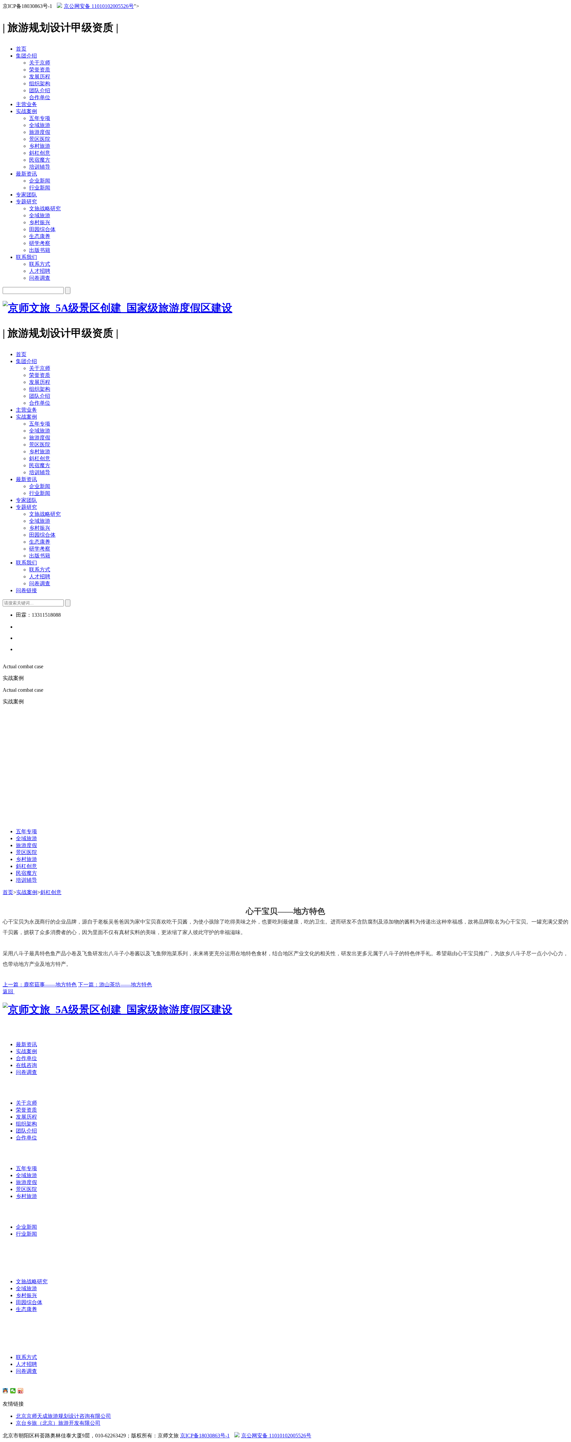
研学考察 (39, 243)
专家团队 (26, 194)
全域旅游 (39, 125)
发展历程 (39, 76)
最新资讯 (26, 174)
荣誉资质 (39, 69)
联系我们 (26, 257)
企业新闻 (39, 181)
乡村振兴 (39, 222)
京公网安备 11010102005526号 (99, 6)
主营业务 (26, 104)
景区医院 (39, 139)
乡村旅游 (39, 146)
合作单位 (39, 97)
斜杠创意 (39, 153)
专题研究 (26, 201)
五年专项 (39, 118)
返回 (9, 991)
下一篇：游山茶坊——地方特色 (115, 984)
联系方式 (39, 264)
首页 (21, 49)
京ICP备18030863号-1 (205, 1435)
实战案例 (26, 111)
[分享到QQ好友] (5, 1390)
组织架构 (39, 83)
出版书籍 (39, 250)
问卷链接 (26, 590)
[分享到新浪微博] (20, 1390)
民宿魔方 (39, 160)
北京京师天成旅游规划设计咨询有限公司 (63, 1416)
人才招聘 (39, 271)
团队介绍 (39, 90)
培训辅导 (39, 167)
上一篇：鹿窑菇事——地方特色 (40, 984)
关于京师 (39, 62)
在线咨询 (26, 1065)
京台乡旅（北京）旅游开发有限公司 (58, 1423)
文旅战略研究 (45, 208)
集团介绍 (26, 56)
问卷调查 (39, 278)
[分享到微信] (13, 1390)
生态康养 (39, 236)
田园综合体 (42, 229)
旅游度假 (39, 132)
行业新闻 (39, 187)
